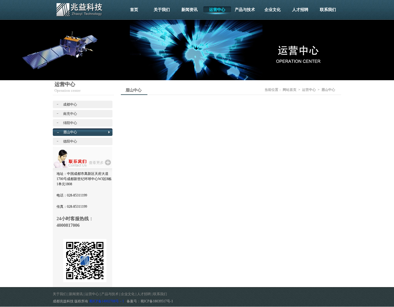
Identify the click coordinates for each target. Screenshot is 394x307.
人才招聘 (300, 10)
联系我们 (328, 10)
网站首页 (290, 90)
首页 (134, 10)
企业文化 (272, 10)
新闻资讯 (189, 10)
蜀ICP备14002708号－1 (106, 301)
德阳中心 (70, 141)
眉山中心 (70, 132)
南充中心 (70, 114)
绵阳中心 (70, 123)
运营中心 (217, 10)
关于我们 (162, 10)
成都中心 (70, 104)
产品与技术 (245, 10)
